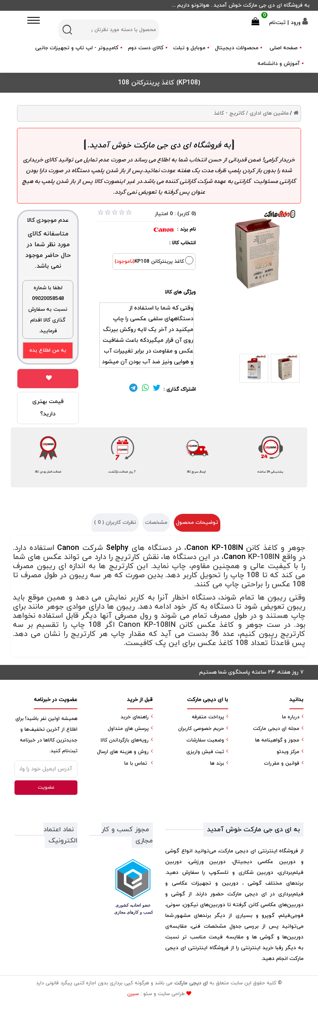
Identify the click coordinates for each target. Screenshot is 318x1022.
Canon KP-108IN (214, 548)
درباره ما (290, 717)
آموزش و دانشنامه (279, 63)
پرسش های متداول (128, 728)
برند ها (217, 763)
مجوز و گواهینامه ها (277, 740)
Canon (68, 548)
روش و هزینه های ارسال (123, 752)
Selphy (117, 548)
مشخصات (156, 522)
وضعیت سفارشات (205, 740)
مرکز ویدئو (288, 752)
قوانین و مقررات (281, 763)
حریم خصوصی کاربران (201, 728)
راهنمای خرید (134, 717)
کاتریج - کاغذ (229, 113)
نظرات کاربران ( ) (115, 522)
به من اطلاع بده (47, 350)
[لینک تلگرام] (133, 389)
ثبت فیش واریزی (205, 752)
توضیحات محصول (197, 522)
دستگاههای (178, 319)
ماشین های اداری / (267, 113)
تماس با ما (135, 763)
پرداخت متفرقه (208, 717)
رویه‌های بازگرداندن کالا (125, 740)
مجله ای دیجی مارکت (276, 728)
